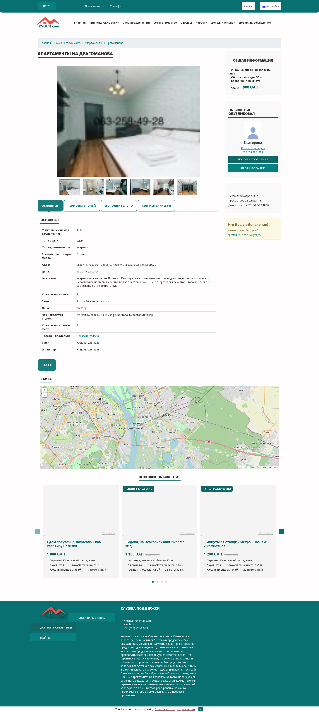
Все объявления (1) (253, 152)
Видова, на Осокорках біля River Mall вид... (155, 544)
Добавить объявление (255, 22)
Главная (80, 22)
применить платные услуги (244, 235)
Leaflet (245, 467)
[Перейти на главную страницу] (48, 23)
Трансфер (116, 6)
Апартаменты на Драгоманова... (105, 43)
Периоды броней (82, 205)
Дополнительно (119, 205)
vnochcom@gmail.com (137, 620)
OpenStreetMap (259, 467)
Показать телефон (88, 336)
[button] (216, 69)
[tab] (50, 205)
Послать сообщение (253, 159)
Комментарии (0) (156, 205)
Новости (201, 22)
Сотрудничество (165, 22)
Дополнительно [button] (222, 22)
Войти (47, 6)
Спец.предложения (136, 22)
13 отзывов (187, 533)
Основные (50, 205)
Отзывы (186, 22)
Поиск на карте (94, 6)
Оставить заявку (92, 617)
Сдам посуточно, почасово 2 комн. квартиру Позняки (75, 544)
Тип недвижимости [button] (103, 22)
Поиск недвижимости (67, 43)
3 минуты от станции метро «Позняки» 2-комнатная (237, 544)
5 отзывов (108, 533)
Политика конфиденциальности (175, 709)
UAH (247, 6)
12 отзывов (265, 533)
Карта (47, 365)
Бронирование (253, 168)
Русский (271, 6)
